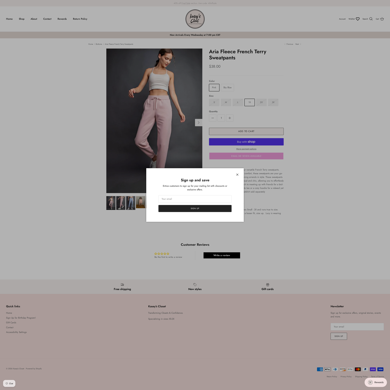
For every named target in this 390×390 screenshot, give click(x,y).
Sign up (195, 208)
